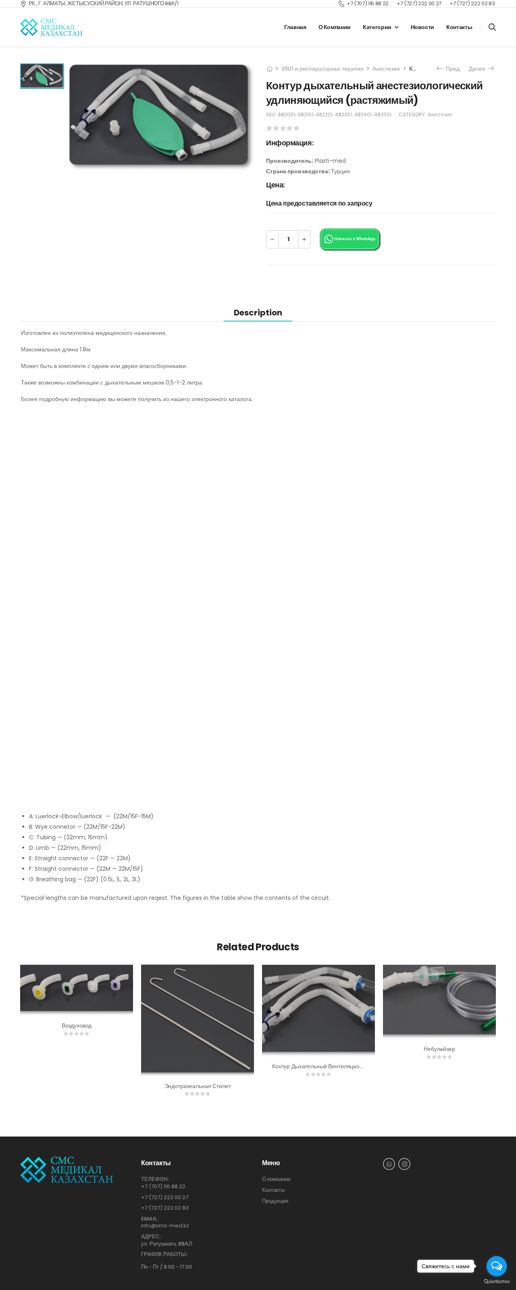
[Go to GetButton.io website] (497, 1281)
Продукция (275, 1201)
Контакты (459, 27)
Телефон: (155, 1179)
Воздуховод (77, 1025)
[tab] (258, 312)
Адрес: (151, 1236)
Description (258, 312)
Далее (479, 69)
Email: (150, 1219)
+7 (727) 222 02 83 (165, 1208)
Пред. (450, 69)
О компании (334, 27)
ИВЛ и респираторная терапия (323, 69)
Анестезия (386, 69)
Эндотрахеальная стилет (197, 1086)
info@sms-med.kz (165, 1225)
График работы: (164, 1254)
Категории (377, 27)
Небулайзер (439, 1049)
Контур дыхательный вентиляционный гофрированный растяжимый (362, 1066)
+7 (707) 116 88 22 (163, 1186)
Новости (423, 27)
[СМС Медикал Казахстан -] (51, 27)
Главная (295, 27)
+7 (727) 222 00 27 (164, 1197)
